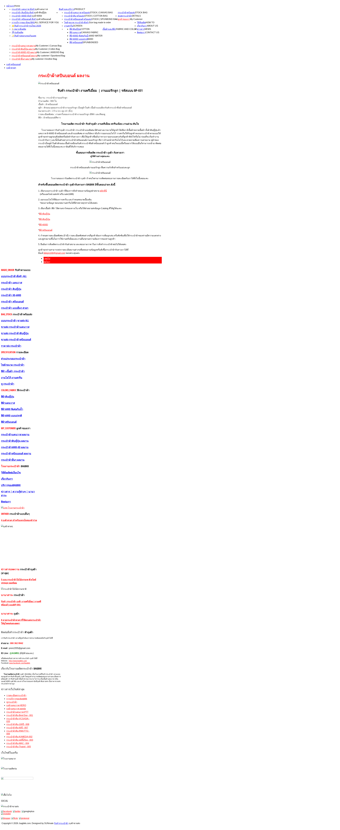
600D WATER (96, 36)
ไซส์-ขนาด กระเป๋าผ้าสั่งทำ (76, 22)
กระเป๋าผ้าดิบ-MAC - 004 (17, 743)
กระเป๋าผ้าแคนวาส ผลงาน (24, 46)
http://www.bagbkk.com (18, 661)
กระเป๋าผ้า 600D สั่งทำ (22, 16)
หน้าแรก (10, 6)
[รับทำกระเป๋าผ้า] (6, 814)
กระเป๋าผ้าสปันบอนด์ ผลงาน (24, 56)
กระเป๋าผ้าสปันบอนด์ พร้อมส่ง (77, 19)
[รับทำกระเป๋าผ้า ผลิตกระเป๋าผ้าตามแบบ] (6, 811)
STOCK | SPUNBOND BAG (104, 19)
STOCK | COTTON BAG (96, 16)
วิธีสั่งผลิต (141, 22)
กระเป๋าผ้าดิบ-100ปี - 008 (17, 724)
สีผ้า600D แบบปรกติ (78, 39)
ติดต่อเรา (141, 32)
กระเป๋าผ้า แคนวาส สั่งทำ (23, 9)
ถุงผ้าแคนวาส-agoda (16, 709)
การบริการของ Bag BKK (23, 22)
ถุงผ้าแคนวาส (41, 9)
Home (17, 6)
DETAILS (136, 16)
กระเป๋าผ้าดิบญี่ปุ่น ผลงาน (23, 49)
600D (90, 39)
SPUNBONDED (90, 42)
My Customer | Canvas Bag (48, 46)
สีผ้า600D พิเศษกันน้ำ (79, 36)
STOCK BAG (141, 12)
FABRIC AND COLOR (126, 29)
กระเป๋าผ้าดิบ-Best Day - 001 (19, 715)
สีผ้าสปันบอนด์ (76, 42)
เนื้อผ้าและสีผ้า (109, 29)
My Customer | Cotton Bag (47, 49)
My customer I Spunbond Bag (51, 56)
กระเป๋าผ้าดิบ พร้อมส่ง (74, 16)
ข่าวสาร (140, 29)
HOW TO (150, 22)
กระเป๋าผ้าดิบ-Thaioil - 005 (18, 746)
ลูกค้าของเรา (124, 19)
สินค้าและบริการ (66, 9)
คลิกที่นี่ (103, 191)
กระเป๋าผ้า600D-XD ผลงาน (24, 52)
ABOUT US (152, 26)
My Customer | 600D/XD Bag (50, 52)
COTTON (85, 29)
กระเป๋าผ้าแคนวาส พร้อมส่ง (77, 12)
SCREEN (77, 26)
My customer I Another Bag (44, 59)
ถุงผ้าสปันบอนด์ (44, 19)
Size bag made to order (100, 22)
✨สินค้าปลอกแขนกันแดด (24, 36)
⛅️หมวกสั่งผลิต (19, 29)
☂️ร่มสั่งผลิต (17, 32)
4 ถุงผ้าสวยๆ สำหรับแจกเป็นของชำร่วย (19, 520)
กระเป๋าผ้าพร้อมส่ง (126, 12)
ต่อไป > (47, 261)
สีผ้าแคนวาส (75, 32)
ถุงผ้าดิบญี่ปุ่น (40, 12)
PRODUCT (79, 9)
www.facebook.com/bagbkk (19, 663)
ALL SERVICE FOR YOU (47, 22)
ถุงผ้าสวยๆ (11, 68)
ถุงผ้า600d (37, 16)
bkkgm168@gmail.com (54, 253)
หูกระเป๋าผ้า (11, 702)
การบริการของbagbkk (16, 699)
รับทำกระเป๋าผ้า (61, 823)
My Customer (136, 19)
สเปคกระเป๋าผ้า (125, 16)
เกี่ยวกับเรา (142, 26)
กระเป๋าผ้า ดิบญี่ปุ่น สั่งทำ (23, 12)
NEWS (147, 29)
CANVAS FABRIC (89, 32)
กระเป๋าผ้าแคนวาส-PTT (17, 712)
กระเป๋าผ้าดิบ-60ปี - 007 (17, 728)
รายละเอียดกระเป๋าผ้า (16, 695)
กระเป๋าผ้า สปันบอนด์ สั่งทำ (24, 19)
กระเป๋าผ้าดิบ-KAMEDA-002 (19, 737)
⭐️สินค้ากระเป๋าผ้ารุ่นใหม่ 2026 (26, 26)
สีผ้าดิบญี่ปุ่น (74, 29)
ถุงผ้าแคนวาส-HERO (16, 705)
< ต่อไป (47, 258)
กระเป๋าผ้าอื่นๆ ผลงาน (22, 59)
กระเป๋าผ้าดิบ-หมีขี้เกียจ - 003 (19, 740)
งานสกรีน (68, 26)
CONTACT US (152, 32)
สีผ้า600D (43, 225)
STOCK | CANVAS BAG (101, 12)
